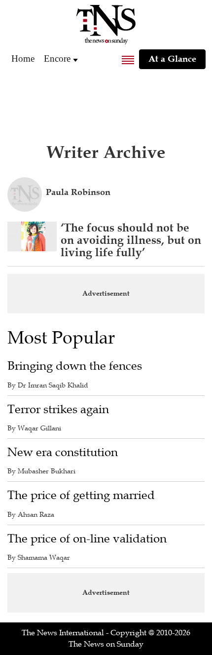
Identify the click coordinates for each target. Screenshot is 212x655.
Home (23, 58)
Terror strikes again (58, 409)
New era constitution (62, 452)
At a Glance (172, 58)
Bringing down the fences (74, 366)
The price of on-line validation (87, 539)
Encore (57, 58)
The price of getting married (81, 495)
